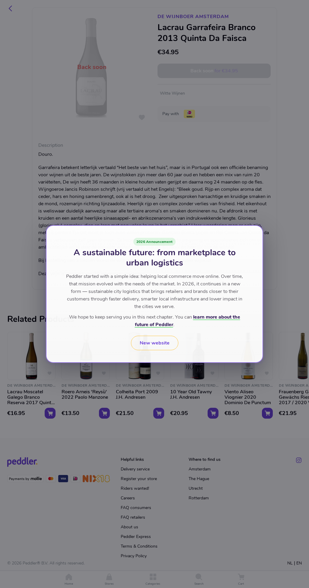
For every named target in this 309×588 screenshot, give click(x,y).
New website (155, 343)
